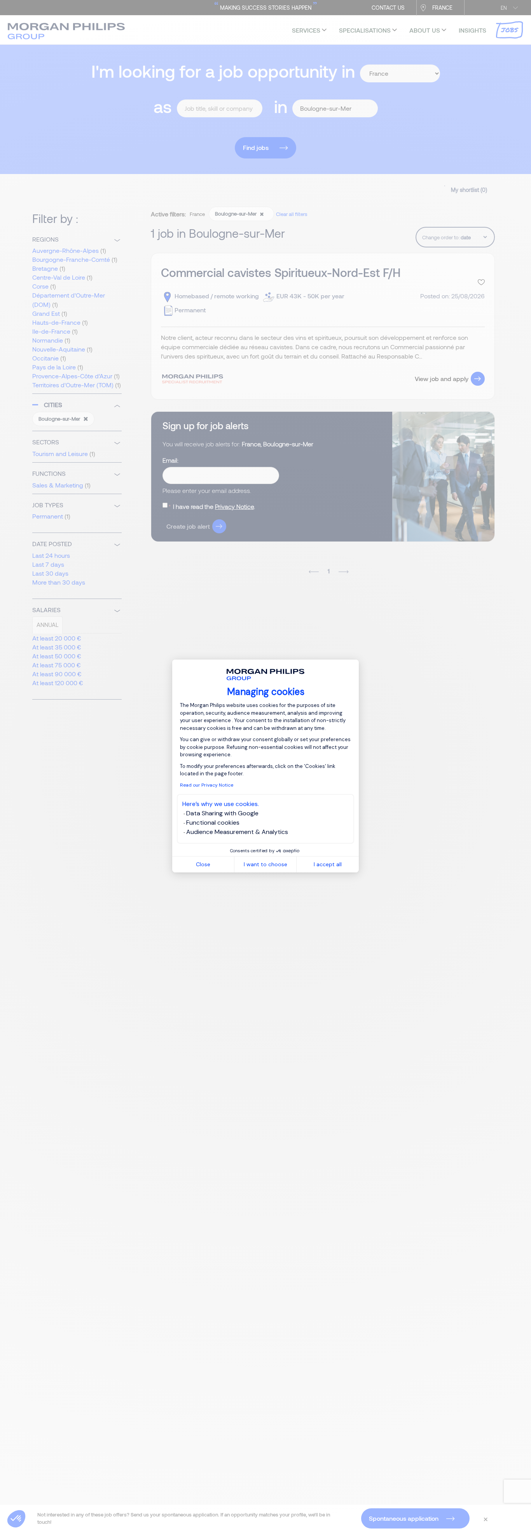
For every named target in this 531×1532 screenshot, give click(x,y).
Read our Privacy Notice (206, 785)
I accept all (328, 864)
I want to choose (265, 864)
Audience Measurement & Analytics (237, 832)
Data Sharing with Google (222, 813)
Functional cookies (212, 822)
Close (203, 864)
